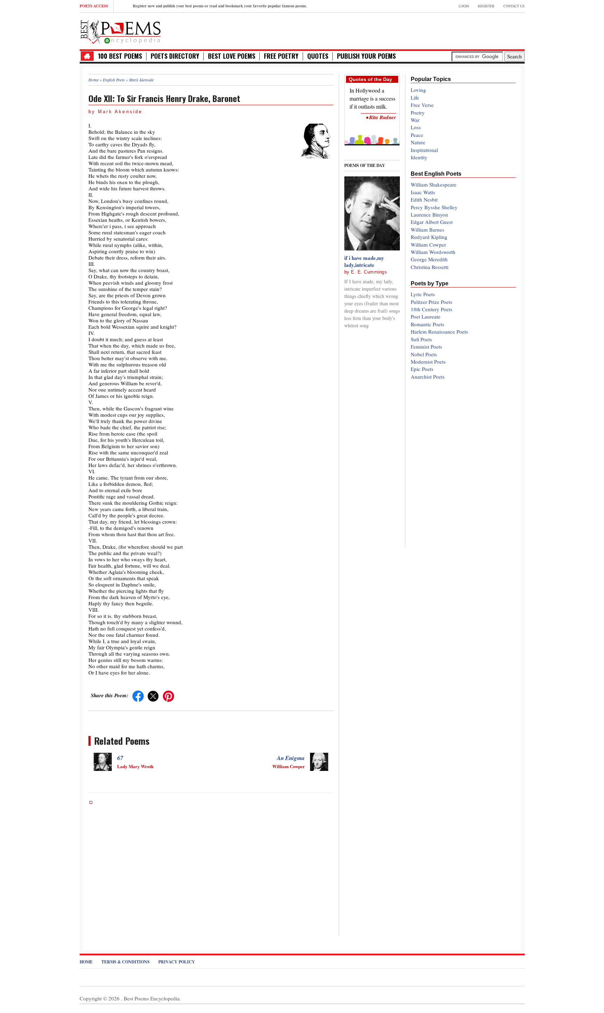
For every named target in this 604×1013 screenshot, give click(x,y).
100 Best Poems (120, 56)
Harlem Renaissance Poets (439, 331)
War (415, 119)
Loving (418, 89)
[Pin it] (168, 695)
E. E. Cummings (369, 272)
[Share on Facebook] (138, 695)
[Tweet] (153, 695)
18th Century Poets (431, 309)
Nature (418, 142)
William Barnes (427, 229)
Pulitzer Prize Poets (431, 301)
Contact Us (514, 5)
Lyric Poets (423, 294)
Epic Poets (422, 368)
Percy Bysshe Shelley (434, 207)
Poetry (418, 112)
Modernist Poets (428, 361)
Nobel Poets (424, 354)
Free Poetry (281, 56)
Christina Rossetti (429, 266)
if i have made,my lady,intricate (364, 261)
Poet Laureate (425, 316)
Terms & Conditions (125, 962)
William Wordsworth (433, 251)
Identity (419, 157)
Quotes (317, 56)
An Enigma (291, 758)
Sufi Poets (421, 339)
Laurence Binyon (429, 214)
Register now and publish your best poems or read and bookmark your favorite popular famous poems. (220, 6)
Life (415, 97)
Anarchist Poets (428, 376)
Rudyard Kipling (429, 236)
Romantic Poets (427, 324)
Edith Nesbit (424, 199)
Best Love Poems (231, 56)
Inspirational (424, 149)
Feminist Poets (426, 346)
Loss (416, 127)
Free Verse (422, 104)
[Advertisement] (443, 30)
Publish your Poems (366, 56)
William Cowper (428, 244)
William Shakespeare (433, 184)
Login (464, 5)
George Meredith (429, 259)
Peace (417, 134)
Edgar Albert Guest (432, 221)
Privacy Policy (176, 962)
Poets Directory (175, 56)
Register (486, 5)
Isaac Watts (423, 192)
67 (120, 758)
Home (86, 962)
